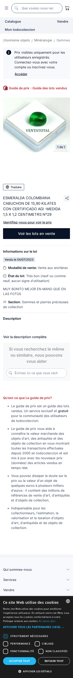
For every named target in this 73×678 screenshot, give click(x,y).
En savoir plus (47, 621)
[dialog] (36, 637)
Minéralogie (43, 40)
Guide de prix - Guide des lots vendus (38, 88)
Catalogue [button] (13, 21)
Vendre (62, 21)
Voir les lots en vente (36, 233)
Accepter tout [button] (19, 661)
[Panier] (67, 8)
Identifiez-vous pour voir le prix (27, 222)
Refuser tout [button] (54, 661)
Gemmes (63, 40)
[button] (36, 627)
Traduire (16, 187)
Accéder (21, 74)
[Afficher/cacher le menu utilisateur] (5, 8)
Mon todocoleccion (20, 30)
